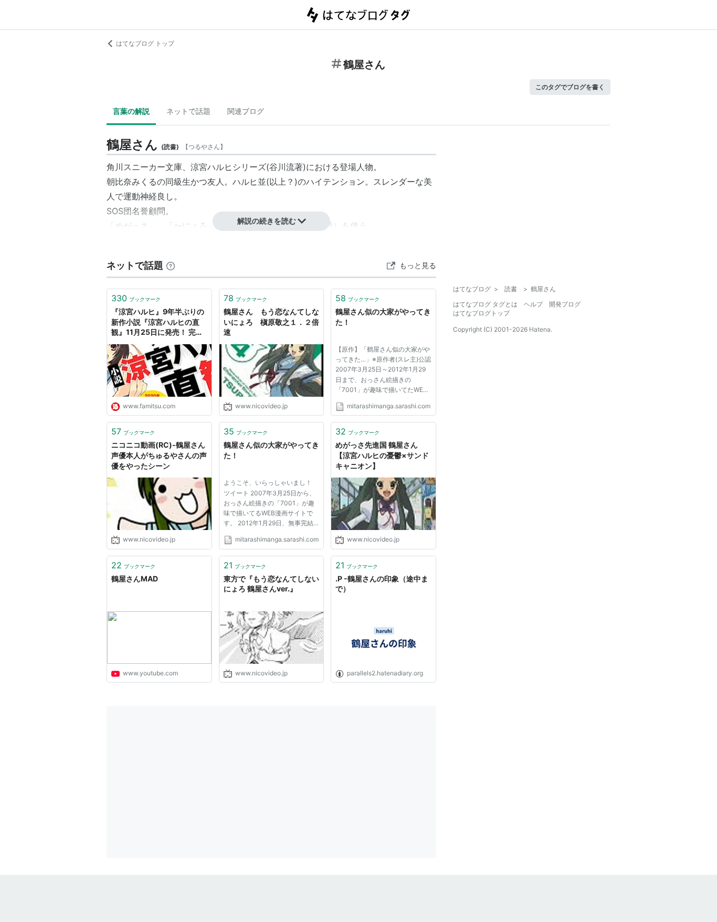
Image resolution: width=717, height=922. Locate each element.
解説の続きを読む (266, 220)
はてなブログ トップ (145, 43)
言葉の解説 (131, 111)
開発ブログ (565, 304)
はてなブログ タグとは (485, 304)
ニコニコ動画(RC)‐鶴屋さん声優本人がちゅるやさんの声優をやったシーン (159, 455)
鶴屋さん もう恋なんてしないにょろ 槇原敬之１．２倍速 (271, 321)
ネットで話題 (188, 111)
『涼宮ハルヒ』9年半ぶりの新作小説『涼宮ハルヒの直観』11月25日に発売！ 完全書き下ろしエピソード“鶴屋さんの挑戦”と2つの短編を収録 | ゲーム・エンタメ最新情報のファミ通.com (158, 322)
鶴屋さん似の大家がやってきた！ (383, 316)
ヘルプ (533, 304)
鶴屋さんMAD (134, 578)
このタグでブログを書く (570, 87)
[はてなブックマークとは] (170, 265)
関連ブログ (245, 111)
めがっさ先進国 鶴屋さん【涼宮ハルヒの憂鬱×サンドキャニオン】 (382, 455)
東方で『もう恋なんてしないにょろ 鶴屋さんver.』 (271, 584)
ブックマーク (136, 298)
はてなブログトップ (481, 313)
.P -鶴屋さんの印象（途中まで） (381, 584)
